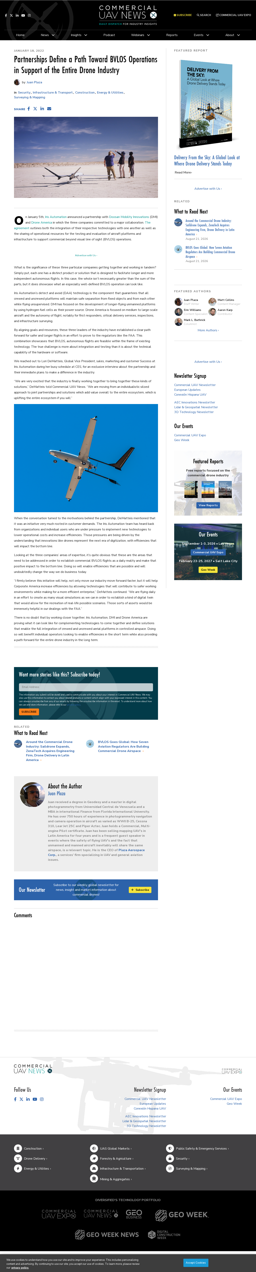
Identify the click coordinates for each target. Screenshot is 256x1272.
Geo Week (181, 440)
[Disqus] (86, 972)
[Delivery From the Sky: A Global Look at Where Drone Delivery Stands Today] (208, 104)
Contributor (225, 314)
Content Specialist (195, 314)
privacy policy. (20, 1268)
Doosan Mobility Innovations (129, 217)
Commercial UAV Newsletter (195, 385)
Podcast (109, 35)
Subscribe (29, 712)
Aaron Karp (225, 310)
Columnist (190, 324)
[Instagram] (29, 15)
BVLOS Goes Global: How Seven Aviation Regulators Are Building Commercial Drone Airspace (123, 746)
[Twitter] (11, 15)
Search (205, 15)
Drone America (41, 222)
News (45, 35)
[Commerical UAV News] (33, 1068)
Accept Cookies (196, 1262)
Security (24, 92)
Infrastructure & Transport (53, 92)
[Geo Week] (182, 1216)
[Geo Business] (134, 1216)
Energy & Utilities (110, 92)
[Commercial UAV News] (101, 1216)
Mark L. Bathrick (194, 320)
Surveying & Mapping (29, 97)
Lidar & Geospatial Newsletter (196, 407)
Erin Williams (192, 310)
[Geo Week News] (107, 1235)
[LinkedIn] (17, 15)
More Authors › (208, 330)
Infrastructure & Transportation (122, 1168)
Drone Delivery (34, 1158)
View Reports (208, 505)
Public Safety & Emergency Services (201, 1148)
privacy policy (73, 704)
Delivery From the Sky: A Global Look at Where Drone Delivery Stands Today (207, 160)
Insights (76, 35)
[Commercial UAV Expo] (232, 1071)
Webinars (137, 35)
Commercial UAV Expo (235, 15)
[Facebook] (6, 15)
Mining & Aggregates (115, 1179)
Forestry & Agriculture (115, 1158)
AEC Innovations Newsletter (194, 402)
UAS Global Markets (115, 1148)
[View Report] (191, 490)
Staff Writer (191, 304)
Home (20, 35)
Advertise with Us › (86, 255)
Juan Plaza (34, 82)
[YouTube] (23, 15)
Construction (85, 92)
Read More (183, 172)
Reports (172, 35)
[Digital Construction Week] (164, 1235)
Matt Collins (226, 300)
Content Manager (229, 304)
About (229, 35)
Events (198, 35)
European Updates (187, 390)
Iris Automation (56, 217)
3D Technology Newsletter (194, 412)
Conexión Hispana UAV (190, 394)
